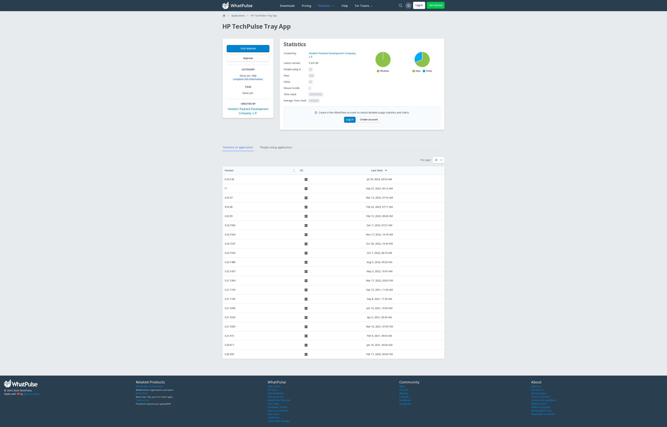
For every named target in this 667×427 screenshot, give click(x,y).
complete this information (248, 79)
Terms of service (540, 396)
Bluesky (403, 393)
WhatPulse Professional (149, 386)
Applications (238, 15)
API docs (273, 389)
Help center (274, 386)
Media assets (538, 403)
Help (344, 6)
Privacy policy (538, 393)
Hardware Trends (277, 407)
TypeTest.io (142, 400)
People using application (276, 147)
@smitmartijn (31, 394)
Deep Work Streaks (279, 421)
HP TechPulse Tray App (264, 15)
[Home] (224, 15)
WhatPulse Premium (279, 400)
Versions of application (238, 147)
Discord (403, 389)
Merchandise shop (541, 410)
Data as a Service (277, 410)
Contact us (537, 389)
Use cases (273, 403)
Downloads (287, 6)
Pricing (306, 6)
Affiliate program (540, 407)
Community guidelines (543, 400)
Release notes (276, 396)
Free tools (273, 414)
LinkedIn (404, 396)
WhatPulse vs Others (543, 414)
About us (536, 386)
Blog (402, 386)
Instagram (405, 403)
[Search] (400, 5)
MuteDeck (142, 393)
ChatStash (273, 417)
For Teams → (364, 6)
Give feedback (275, 393)
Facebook (404, 400)
